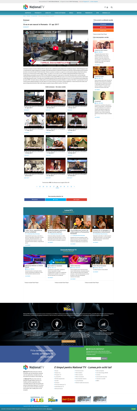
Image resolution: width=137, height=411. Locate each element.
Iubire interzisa (75, 266)
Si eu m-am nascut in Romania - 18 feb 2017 (33, 152)
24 (43, 186)
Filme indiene (79, 372)
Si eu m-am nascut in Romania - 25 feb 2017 (76, 129)
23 (40, 186)
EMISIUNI (79, 12)
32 (71, 186)
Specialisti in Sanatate (55, 266)
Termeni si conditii (100, 378)
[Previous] (37, 186)
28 (57, 186)
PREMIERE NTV (88, 12)
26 (50, 186)
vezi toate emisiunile (68, 251)
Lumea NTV (58, 376)
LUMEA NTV (48, 12)
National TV (46, 406)
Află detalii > (49, 408)
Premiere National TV (60, 384)
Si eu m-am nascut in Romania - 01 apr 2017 (33, 107)
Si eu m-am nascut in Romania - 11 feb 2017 (55, 152)
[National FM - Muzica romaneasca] (53, 399)
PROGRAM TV (38, 12)
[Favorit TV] (68, 399)
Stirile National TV (59, 386)
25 (46, 186)
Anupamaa (98, 101)
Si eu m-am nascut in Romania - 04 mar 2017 (55, 129)
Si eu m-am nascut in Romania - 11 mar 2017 (33, 129)
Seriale (57, 380)
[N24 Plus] (37, 399)
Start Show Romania (35, 234)
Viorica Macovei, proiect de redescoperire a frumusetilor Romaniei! (79, 232)
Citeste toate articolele (68, 341)
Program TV (58, 374)
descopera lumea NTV (68, 212)
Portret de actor (80, 370)
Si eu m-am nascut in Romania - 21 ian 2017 (55, 174)
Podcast (57, 330)
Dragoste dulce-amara (101, 50)
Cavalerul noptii (99, 76)
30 (64, 186)
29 (60, 186)
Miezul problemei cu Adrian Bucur (34, 266)
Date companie (94, 1)
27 (53, 186)
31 (67, 186)
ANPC (97, 380)
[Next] (74, 186)
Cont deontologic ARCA (102, 372)
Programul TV (86, 1)
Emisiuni (33, 330)
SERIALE (71, 12)
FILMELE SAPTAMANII (60, 12)
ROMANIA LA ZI (106, 12)
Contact (98, 374)
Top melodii (103, 330)
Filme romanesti (80, 376)
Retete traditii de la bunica (82, 382)
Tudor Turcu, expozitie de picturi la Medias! (33, 231)
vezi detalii (97, 64)
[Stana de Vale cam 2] (100, 399)
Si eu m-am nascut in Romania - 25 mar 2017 (55, 107)
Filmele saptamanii (59, 378)
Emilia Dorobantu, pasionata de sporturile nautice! (57, 231)
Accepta (133, 408)
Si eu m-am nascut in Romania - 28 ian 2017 (33, 174)
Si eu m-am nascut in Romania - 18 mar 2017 (76, 107)
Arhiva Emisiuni (59, 388)
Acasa (56, 370)
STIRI (97, 12)
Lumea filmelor (79, 380)
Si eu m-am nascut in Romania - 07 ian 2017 (76, 174)
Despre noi (57, 372)
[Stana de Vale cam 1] (84, 399)
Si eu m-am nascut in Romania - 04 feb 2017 (76, 152)
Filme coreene (79, 374)
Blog (80, 330)
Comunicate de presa (101, 376)
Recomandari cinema (81, 378)
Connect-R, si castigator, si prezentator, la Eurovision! (102, 231)
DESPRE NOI (28, 12)
